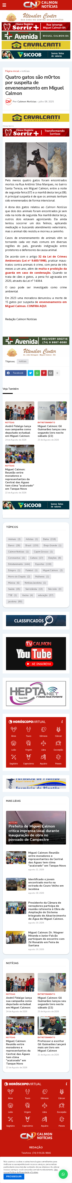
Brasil (31, 545)
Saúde (14, 589)
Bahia (49, 539)
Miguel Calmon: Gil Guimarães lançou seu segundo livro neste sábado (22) (52, 431)
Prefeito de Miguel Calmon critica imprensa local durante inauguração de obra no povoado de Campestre (34, 833)
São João (54, 589)
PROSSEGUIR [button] (14, 1176)
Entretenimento (19, 564)
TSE (12, 595)
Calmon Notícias (18, 551)
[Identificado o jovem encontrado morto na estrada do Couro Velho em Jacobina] (16, 884)
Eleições (54, 558)
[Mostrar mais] (57, 373)
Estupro (14, 570)
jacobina (15, 601)
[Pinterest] (44, 373)
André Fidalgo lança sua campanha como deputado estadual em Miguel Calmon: (18, 431)
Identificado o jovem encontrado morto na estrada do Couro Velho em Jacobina (46, 884)
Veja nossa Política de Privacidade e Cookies (31, 1171)
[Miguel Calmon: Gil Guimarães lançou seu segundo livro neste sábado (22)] (52, 410)
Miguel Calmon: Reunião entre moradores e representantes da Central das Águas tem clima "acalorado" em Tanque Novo (19, 479)
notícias (25, 71)
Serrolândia (34, 589)
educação (45, 595)
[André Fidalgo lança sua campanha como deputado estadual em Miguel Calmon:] (19, 410)
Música (13, 582)
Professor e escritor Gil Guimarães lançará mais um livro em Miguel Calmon (52, 1046)
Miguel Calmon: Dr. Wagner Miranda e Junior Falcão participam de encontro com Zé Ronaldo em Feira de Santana (46, 939)
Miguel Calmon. (53, 570)
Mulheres (42, 576)
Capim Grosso (43, 551)
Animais (14, 539)
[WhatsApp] (37, 373)
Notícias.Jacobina (35, 582)
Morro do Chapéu (19, 576)
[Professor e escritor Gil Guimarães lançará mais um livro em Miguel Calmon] (52, 1025)
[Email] (50, 373)
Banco (14, 545)
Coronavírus (16, 558)
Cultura (36, 558)
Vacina (27, 595)
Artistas (32, 539)
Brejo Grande (52, 545)
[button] (4, 5)
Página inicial (12, 71)
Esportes (43, 564)
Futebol (32, 570)
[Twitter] (30, 373)
